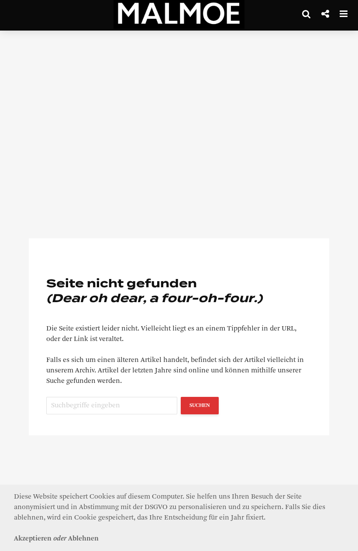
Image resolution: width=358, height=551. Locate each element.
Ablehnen (83, 538)
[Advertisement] (179, 109)
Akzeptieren (33, 538)
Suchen (199, 405)
